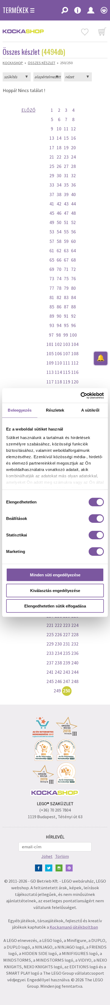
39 (66, 194)
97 (51, 335)
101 (50, 344)
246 (58, 681)
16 (73, 138)
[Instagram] (60, 867)
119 (66, 382)
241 (50, 672)
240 (74, 663)
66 (59, 260)
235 (66, 653)
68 (73, 260)
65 (51, 260)
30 (59, 176)
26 (59, 166)
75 (66, 279)
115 (66, 372)
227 (66, 635)
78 (59, 288)
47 (66, 213)
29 (51, 176)
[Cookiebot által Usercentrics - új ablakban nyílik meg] (80, 395)
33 (51, 185)
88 (73, 307)
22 (59, 157)
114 (58, 372)
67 (66, 260)
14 (59, 138)
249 (57, 691)
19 (66, 148)
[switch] (96, 518)
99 (65, 335)
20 (73, 148)
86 (59, 307)
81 (51, 297)
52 (73, 222)
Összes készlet (41, 62)
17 (51, 148)
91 (66, 316)
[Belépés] (90, 12)
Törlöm (62, 856)
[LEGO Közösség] (102, 12)
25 (51, 166)
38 (59, 194)
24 (73, 157)
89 (51, 316)
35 (66, 185)
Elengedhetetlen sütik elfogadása (55, 606)
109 (50, 363)
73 (51, 279)
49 (51, 222)
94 (59, 325)
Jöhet (47, 856)
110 (58, 363)
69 (51, 269)
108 (74, 354)
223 (66, 625)
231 (66, 644)
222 (58, 625)
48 (73, 213)
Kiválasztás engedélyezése (55, 590)
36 (73, 185)
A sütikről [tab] (90, 410)
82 (59, 297)
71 (66, 269)
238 (58, 663)
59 (66, 241)
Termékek (16, 10)
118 (58, 382)
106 (58, 354)
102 (58, 344)
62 (59, 251)
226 (58, 635)
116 (74, 372)
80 (73, 288)
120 (74, 382)
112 (74, 363)
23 (66, 157)
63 (66, 251)
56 (73, 232)
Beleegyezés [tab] (20, 410)
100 (73, 335)
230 (58, 644)
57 (51, 241)
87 (66, 307)
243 (66, 672)
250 (66, 691)
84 (73, 297)
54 (59, 232)
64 (73, 251)
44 (73, 204)
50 (59, 222)
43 (66, 204)
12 (73, 129)
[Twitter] (49, 867)
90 (59, 316)
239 (66, 663)
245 (50, 681)
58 (59, 241)
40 (73, 194)
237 (50, 663)
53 (51, 232)
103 (66, 344)
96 (73, 325)
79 (66, 288)
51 (66, 222)
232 (74, 644)
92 (73, 316)
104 (74, 344)
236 (74, 653)
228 (74, 635)
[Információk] (77, 12)
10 (59, 129)
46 (59, 213)
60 (73, 241)
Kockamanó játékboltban (74, 927)
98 (58, 335)
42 (59, 204)
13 (51, 138)
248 (74, 681)
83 (66, 297)
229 (50, 644)
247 (66, 681)
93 (51, 325)
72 (73, 269)
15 (66, 138)
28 (73, 166)
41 (51, 204)
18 (59, 148)
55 (66, 232)
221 (50, 625)
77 (51, 288)
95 (66, 325)
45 (51, 213)
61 (51, 251)
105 (50, 354)
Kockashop (13, 62)
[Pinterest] (70, 867)
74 (59, 279)
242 (58, 672)
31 (66, 176)
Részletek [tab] (55, 410)
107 (66, 354)
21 (51, 157)
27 (66, 166)
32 (73, 176)
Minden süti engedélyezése (55, 575)
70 (59, 269)
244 (74, 672)
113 (50, 372)
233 (50, 653)
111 (66, 363)
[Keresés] (64, 12)
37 (51, 194)
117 (50, 382)
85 (51, 307)
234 (58, 653)
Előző (28, 110)
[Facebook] (39, 867)
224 (74, 625)
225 (50, 635)
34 (59, 185)
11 (66, 129)
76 (73, 279)
